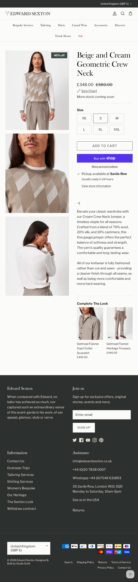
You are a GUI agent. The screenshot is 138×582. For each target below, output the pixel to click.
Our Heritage (16, 495)
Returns (78, 510)
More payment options (105, 166)
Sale (80, 36)
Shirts (61, 25)
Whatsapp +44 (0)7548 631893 (97, 478)
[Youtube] (88, 440)
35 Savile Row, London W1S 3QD (98, 486)
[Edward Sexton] (27, 13)
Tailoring (45, 25)
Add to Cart (104, 146)
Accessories (101, 25)
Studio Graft (23, 563)
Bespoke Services (23, 25)
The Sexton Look (20, 502)
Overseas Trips (18, 468)
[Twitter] (75, 440)
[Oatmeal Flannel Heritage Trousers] (120, 323)
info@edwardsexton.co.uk (92, 461)
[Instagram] (95, 440)
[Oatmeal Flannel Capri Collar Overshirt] (90, 323)
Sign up (83, 427)
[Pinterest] (101, 440)
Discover (120, 25)
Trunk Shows (63, 36)
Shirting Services (20, 481)
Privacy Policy (106, 567)
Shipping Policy (85, 562)
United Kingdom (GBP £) (115, 3)
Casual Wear (79, 25)
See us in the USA (86, 500)
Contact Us (15, 461)
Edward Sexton (25, 560)
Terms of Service (121, 562)
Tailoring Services (20, 475)
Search (68, 562)
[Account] (114, 13)
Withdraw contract (21, 508)
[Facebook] (81, 440)
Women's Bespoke (21, 488)
